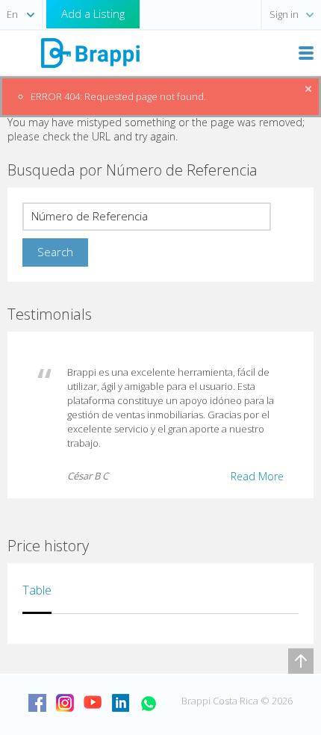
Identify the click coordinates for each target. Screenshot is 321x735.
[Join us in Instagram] (65, 703)
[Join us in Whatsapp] (148, 703)
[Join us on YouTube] (93, 703)
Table (37, 590)
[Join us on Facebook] (37, 703)
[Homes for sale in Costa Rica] (89, 52)
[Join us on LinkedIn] (120, 703)
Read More (257, 476)
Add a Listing (93, 13)
